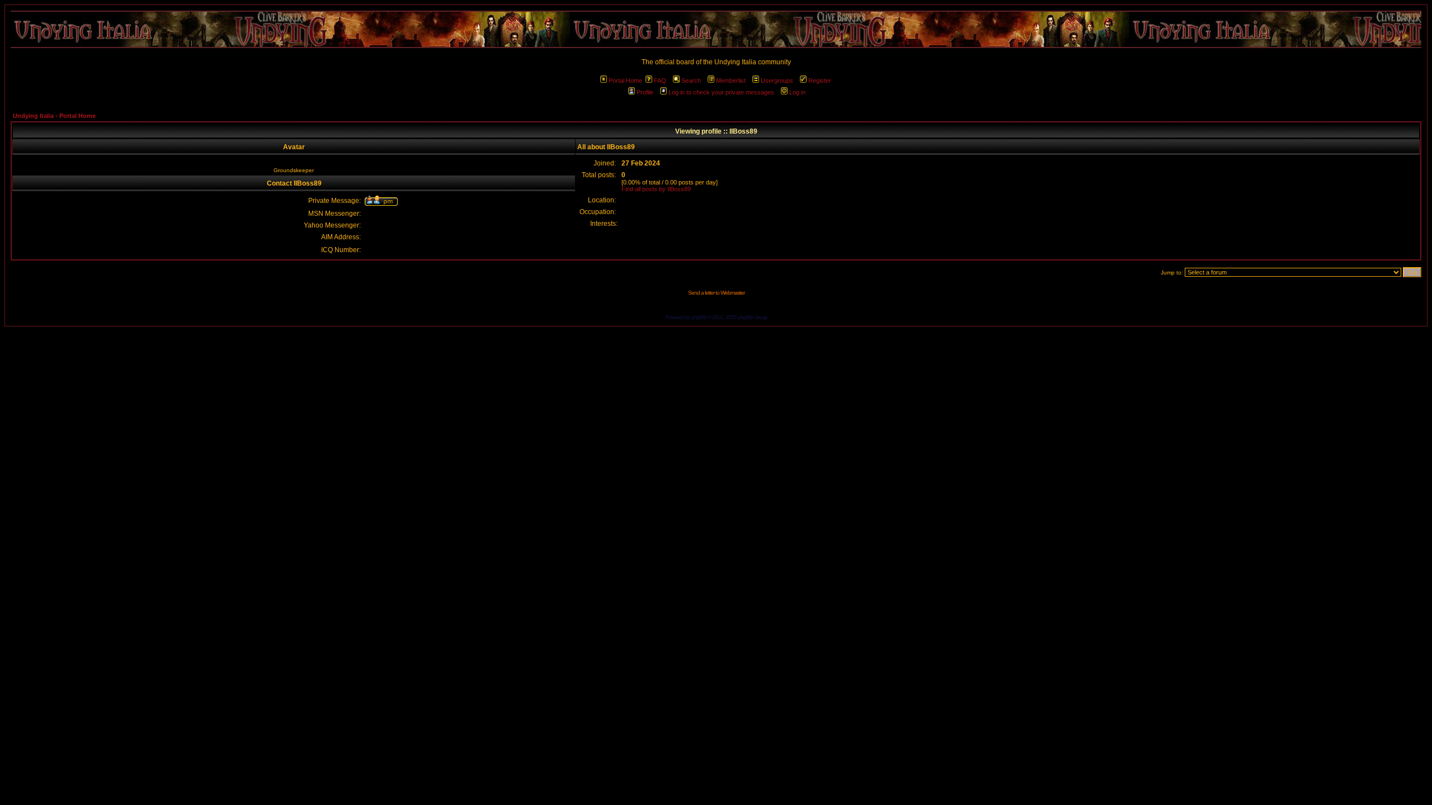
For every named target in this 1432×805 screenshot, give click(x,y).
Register (819, 80)
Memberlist (731, 80)
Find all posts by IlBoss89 (656, 189)
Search (691, 80)
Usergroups (777, 80)
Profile (645, 92)
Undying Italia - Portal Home (54, 115)
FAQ (660, 80)
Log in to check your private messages (721, 92)
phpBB (698, 317)
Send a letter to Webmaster (716, 293)
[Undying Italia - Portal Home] (716, 29)
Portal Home (625, 80)
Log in (797, 92)
